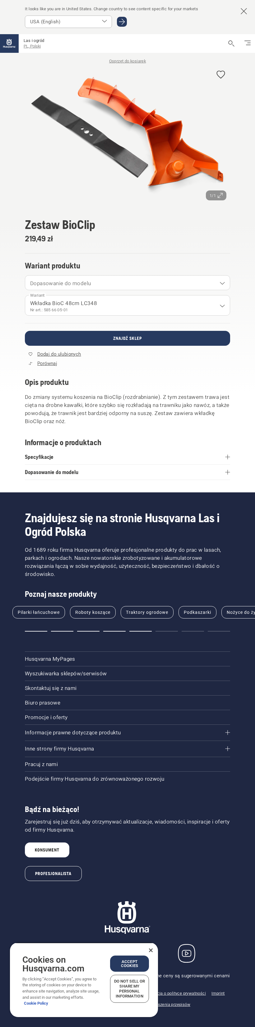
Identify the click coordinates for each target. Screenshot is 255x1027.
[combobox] (127, 282)
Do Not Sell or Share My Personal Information (129, 988)
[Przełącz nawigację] (247, 43)
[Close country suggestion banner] (244, 11)
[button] (221, 75)
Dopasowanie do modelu (60, 283)
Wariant (37, 295)
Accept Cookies (129, 963)
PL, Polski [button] (32, 46)
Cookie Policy (36, 1003)
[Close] (150, 950)
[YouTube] (186, 953)
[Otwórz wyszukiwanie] (231, 43)
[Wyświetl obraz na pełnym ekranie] (127, 134)
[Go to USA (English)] (122, 22)
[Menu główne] (9, 43)
